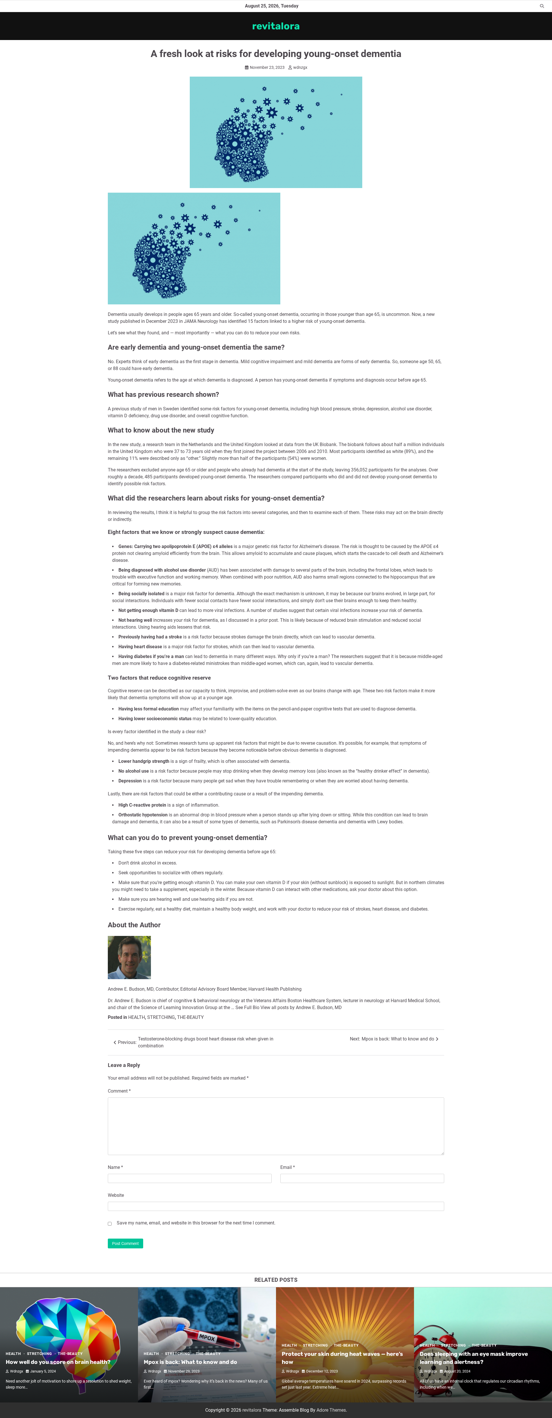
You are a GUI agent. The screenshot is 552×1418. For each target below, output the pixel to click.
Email (287, 1167)
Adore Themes (331, 1410)
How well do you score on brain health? (58, 1362)
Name (115, 1167)
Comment (119, 1091)
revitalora (276, 26)
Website (116, 1195)
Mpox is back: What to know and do (190, 1362)
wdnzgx (300, 67)
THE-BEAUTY (190, 1017)
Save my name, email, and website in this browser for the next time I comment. (196, 1223)
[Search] (542, 6)
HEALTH (136, 1017)
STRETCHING (161, 1017)
